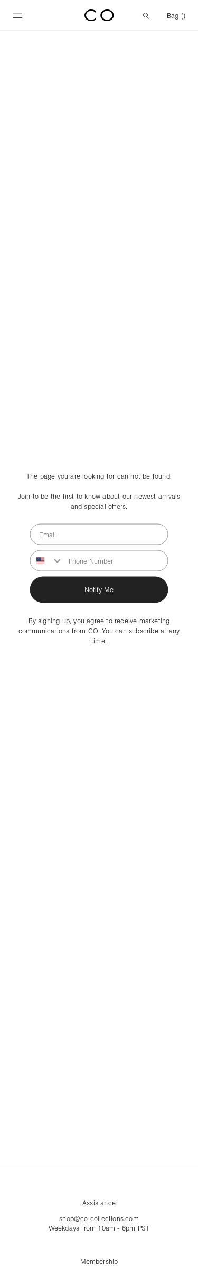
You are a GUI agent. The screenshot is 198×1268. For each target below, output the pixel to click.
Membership (99, 1261)
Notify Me (99, 589)
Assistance (99, 1202)
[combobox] (47, 560)
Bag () (176, 15)
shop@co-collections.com (99, 1218)
